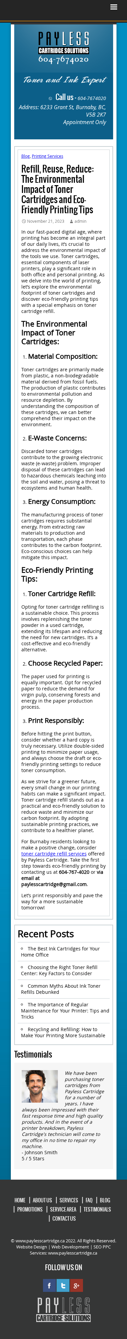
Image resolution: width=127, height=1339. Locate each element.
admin (80, 221)
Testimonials (97, 1209)
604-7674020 (92, 98)
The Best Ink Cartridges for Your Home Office (60, 951)
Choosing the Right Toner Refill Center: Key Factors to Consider (59, 970)
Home (20, 1200)
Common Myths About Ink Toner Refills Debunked (61, 989)
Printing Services (47, 156)
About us (42, 1200)
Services (69, 1200)
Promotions (30, 1209)
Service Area (63, 1209)
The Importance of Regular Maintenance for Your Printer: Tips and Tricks (65, 1010)
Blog (25, 156)
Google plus (76, 1285)
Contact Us (64, 1218)
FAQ (89, 1200)
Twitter (63, 1285)
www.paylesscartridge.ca (72, 1253)
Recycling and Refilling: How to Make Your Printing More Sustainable (63, 1032)
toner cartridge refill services (54, 853)
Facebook (49, 1285)
